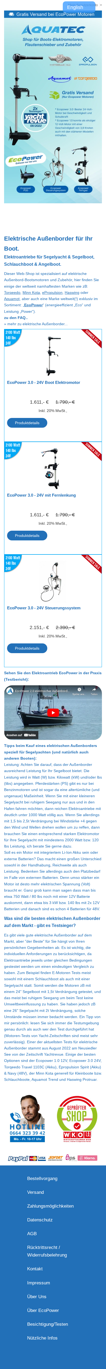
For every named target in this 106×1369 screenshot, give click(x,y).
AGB (32, 1233)
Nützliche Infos (42, 1338)
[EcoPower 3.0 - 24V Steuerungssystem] (52, 582)
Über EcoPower (43, 1310)
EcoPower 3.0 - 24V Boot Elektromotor (43, 382)
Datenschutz (40, 1219)
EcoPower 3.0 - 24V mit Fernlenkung (41, 495)
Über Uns (36, 1296)
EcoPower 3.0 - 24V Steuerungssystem (43, 608)
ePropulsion (52, 292)
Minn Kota (31, 292)
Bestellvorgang (42, 1178)
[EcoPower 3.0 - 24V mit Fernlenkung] (53, 469)
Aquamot (12, 299)
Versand (35, 1192)
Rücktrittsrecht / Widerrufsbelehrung (47, 1251)
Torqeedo (12, 292)
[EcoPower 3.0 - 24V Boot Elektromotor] (53, 356)
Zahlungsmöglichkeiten (50, 1206)
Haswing (72, 292)
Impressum (38, 1282)
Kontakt (35, 1268)
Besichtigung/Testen (47, 1324)
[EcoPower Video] (53, 688)
